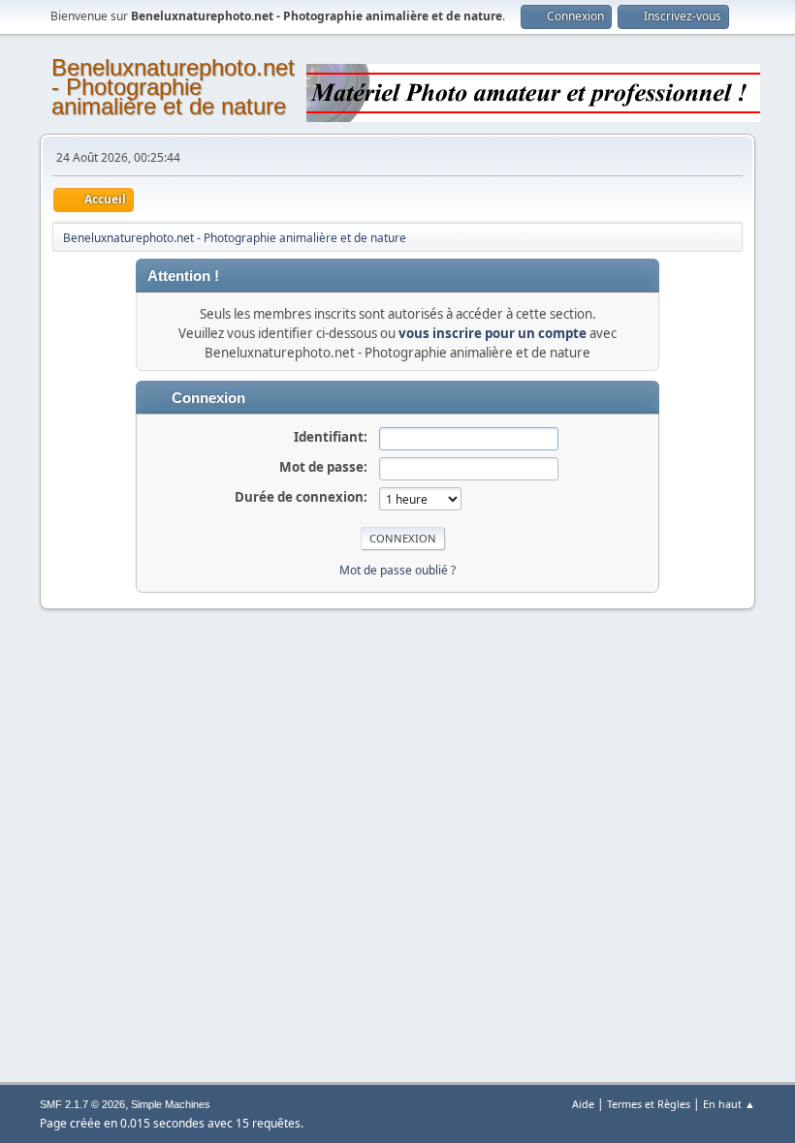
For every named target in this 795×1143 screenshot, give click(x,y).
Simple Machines (170, 1104)
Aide (583, 1104)
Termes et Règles (648, 1104)
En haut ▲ (729, 1104)
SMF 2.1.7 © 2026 (82, 1104)
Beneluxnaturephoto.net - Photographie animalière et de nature (173, 86)
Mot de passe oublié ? (397, 570)
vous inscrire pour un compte (492, 333)
